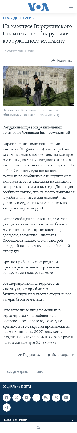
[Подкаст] (56, 398)
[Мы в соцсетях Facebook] (7, 398)
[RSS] (46, 398)
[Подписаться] (66, 398)
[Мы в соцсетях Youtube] (26, 398)
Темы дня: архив (18, 18)
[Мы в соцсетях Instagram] (36, 398)
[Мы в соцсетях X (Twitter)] (16, 398)
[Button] (63, 60)
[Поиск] (38, 427)
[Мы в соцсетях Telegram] (7, 407)
